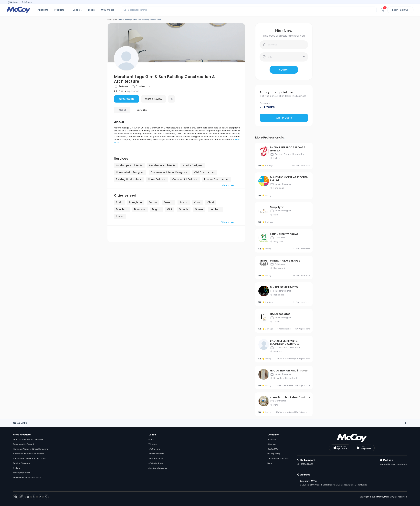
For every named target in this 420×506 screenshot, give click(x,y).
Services (142, 110)
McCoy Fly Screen (21, 473)
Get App (14, 2)
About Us (43, 10)
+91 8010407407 (305, 464)
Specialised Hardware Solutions (28, 454)
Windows (153, 444)
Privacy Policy (273, 454)
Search (283, 70)
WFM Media (107, 10)
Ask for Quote (127, 99)
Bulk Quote (27, 2)
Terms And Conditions (278, 458)
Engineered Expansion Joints (27, 477)
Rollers (16, 468)
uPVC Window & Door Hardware (28, 439)
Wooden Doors (155, 458)
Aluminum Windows (157, 468)
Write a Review (153, 99)
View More (227, 185)
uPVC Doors (154, 449)
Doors (151, 439)
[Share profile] (171, 99)
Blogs (91, 10)
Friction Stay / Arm (21, 463)
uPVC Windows (155, 463)
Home (109, 20)
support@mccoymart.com (393, 464)
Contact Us (272, 449)
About (122, 110)
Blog (269, 463)
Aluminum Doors (156, 454)
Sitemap (271, 444)
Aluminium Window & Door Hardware (30, 449)
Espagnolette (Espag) (23, 444)
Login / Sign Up (400, 10)
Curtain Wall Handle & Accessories (29, 458)
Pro (116, 20)
